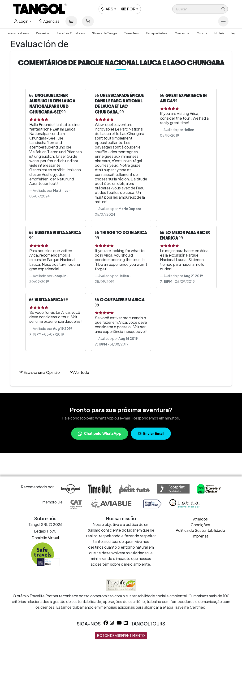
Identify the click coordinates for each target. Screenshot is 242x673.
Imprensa (200, 535)
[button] (200, 8)
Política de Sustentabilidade (200, 530)
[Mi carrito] (88, 21)
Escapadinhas (156, 33)
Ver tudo (81, 372)
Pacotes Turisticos (70, 33)
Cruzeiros (181, 33)
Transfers (131, 33)
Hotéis (219, 33)
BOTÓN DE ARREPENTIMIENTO (121, 635)
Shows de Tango (104, 33)
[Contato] (71, 21)
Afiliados (200, 518)
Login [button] (23, 21)
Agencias (51, 21)
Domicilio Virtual (45, 537)
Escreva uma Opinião (41, 372)
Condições (200, 524)
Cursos (201, 33)
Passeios (42, 33)
